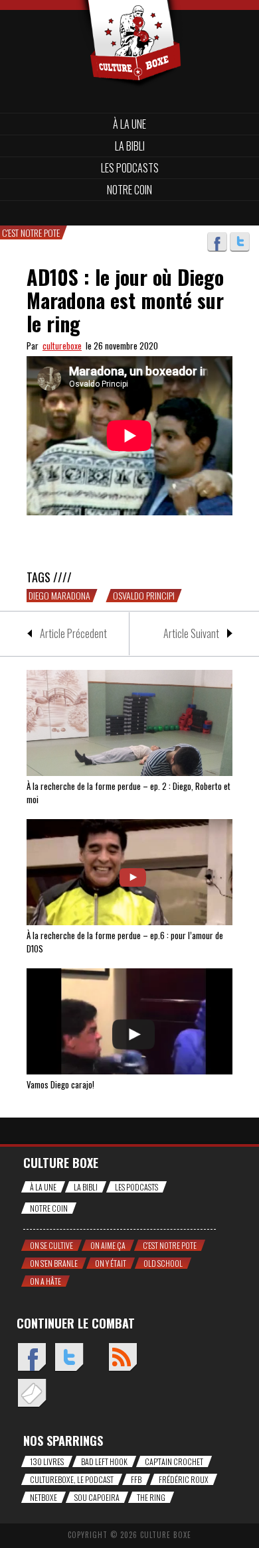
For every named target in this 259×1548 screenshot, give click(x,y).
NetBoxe (43, 1497)
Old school (163, 1263)
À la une (129, 124)
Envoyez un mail (31, 1394)
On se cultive (51, 1245)
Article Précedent (73, 633)
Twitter (240, 242)
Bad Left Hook (104, 1461)
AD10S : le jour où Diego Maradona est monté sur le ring (125, 300)
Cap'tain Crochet (174, 1461)
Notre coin (129, 190)
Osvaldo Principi (144, 595)
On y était (110, 1263)
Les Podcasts (130, 168)
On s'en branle (54, 1263)
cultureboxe (62, 345)
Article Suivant (191, 633)
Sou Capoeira (97, 1497)
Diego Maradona (59, 595)
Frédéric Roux (184, 1479)
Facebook (217, 242)
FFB (136, 1479)
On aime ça (108, 1245)
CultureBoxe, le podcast (72, 1479)
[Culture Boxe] (129, 21)
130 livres (47, 1461)
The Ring (151, 1497)
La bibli (130, 146)
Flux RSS (122, 1358)
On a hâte (45, 1281)
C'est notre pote (170, 1245)
